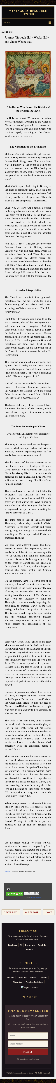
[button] (1, 1081)
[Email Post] (8, 889)
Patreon (33, 977)
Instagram (30, 945)
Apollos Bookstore (34, 981)
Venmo (43, 977)
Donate (10, 977)
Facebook (12, 945)
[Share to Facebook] (34, 893)
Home (49, 912)
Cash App (18, 981)
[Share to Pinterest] (37, 893)
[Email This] (25, 893)
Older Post (31, 912)
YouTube (42, 945)
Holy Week (36, 897)
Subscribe (21, 977)
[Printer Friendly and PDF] (14, 894)
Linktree (29, 949)
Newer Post (11, 912)
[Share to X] (31, 893)
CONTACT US (28, 997)
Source (7, 871)
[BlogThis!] (28, 893)
